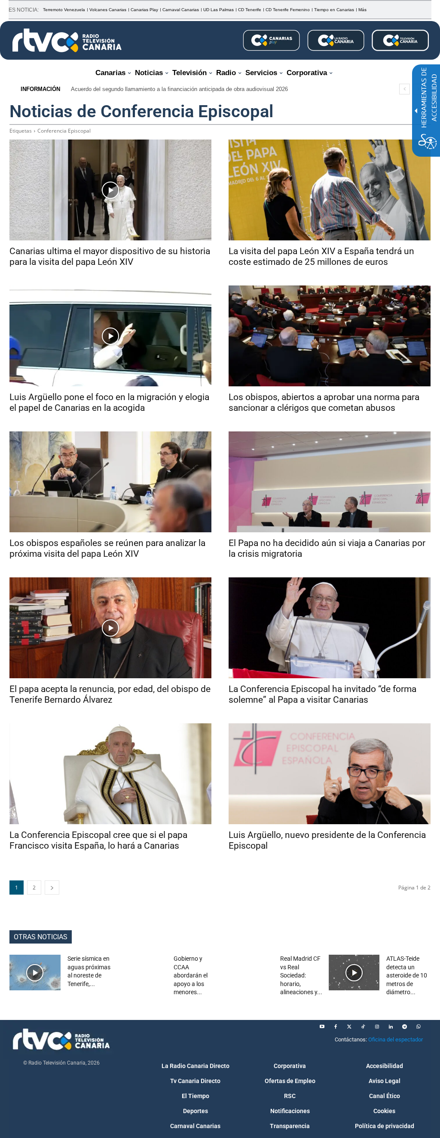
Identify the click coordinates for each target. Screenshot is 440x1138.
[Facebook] (335, 1027)
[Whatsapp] (418, 1027)
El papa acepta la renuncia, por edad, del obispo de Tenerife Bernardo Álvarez (110, 694)
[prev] (404, 89)
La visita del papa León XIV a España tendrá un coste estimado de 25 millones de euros (321, 256)
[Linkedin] (390, 1027)
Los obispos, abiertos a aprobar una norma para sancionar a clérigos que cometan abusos (324, 402)
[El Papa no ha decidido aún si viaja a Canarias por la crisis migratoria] (330, 481)
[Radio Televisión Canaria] (67, 40)
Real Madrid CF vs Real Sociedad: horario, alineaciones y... (301, 975)
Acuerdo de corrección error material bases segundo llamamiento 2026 (163, 89)
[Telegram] (404, 1027)
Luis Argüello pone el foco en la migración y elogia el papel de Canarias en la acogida (109, 402)
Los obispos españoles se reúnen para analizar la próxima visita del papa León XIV (107, 548)
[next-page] (52, 887)
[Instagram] (377, 1027)
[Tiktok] (363, 1027)
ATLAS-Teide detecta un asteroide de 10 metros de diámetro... (406, 975)
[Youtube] (322, 1027)
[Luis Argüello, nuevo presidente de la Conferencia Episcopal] (330, 773)
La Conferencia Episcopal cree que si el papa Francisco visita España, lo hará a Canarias (98, 840)
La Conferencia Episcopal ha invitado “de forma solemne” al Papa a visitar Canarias (322, 694)
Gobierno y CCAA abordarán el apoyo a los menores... (191, 975)
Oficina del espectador (395, 1039)
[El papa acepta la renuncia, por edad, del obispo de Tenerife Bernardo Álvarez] (110, 627)
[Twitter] (349, 1027)
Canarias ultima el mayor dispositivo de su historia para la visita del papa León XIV (109, 256)
